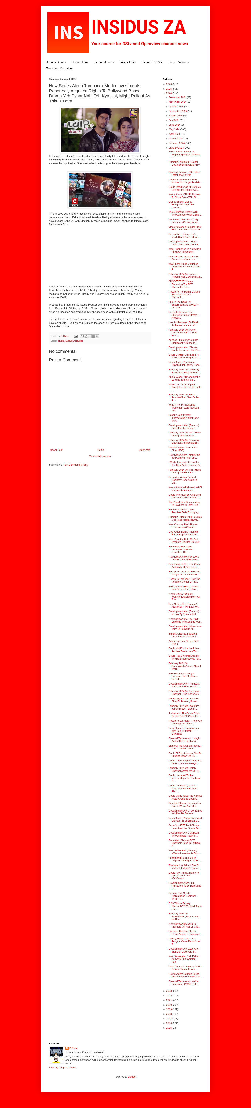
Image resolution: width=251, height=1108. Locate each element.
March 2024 (175, 138)
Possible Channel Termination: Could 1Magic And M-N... (185, 804)
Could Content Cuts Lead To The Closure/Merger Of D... (184, 356)
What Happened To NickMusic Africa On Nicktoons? (185, 250)
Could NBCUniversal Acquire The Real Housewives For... (185, 657)
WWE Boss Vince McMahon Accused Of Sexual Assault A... (184, 267)
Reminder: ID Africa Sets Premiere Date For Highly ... (185, 511)
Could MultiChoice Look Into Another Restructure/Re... (184, 650)
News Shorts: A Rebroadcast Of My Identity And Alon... (185, 488)
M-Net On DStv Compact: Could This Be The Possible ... (185, 387)
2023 (169, 991)
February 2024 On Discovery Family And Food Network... (185, 371)
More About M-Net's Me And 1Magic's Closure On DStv (184, 540)
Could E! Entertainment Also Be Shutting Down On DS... (185, 754)
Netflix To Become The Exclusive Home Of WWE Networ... (183, 315)
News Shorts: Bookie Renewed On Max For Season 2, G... (185, 819)
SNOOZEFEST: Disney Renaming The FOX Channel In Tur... (181, 284)
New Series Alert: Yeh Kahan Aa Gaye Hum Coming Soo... (184, 959)
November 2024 (178, 102)
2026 (169, 84)
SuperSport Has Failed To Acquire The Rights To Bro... (185, 859)
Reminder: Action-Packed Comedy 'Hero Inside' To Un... (183, 480)
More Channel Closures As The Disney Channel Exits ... (185, 968)
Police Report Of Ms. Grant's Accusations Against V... (183, 258)
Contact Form (80, 61)
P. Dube (73, 1048)
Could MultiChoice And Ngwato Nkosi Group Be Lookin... (185, 797)
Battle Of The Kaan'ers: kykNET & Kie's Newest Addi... (185, 747)
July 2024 (174, 120)
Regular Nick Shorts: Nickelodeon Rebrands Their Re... (182, 896)
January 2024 (176, 147)
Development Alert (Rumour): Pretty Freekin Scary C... (184, 427)
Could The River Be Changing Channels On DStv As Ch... (185, 496)
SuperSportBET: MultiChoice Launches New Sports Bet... (185, 827)
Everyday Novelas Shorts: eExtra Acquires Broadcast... (185, 932)
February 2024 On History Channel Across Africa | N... (184, 769)
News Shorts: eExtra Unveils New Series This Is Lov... (184, 588)
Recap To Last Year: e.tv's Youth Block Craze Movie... (184, 235)
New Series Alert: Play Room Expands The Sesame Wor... (185, 620)
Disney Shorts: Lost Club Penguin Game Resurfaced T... (185, 941)
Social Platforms (179, 61)
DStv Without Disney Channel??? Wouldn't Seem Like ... (185, 906)
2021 (169, 1000)
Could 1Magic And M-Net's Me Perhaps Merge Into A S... (185, 188)
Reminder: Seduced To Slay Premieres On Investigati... (184, 221)
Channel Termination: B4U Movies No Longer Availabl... (185, 181)
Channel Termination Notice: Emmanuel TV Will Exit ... (184, 983)
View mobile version (100, 456)
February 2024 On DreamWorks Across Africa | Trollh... (185, 666)
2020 (169, 1005)
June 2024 (175, 124)
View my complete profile (62, 1067)
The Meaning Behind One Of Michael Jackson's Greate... (185, 867)
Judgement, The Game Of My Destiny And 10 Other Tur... (184, 714)
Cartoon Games (56, 61)
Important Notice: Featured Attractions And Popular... (183, 635)
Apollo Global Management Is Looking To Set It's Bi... (184, 378)
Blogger (132, 1076)
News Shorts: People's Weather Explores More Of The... (184, 596)
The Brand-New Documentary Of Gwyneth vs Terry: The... (184, 503)
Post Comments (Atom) (76, 464)
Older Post (144, 450)
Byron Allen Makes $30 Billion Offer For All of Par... (184, 173)
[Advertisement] (100, 257)
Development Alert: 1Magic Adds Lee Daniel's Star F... (184, 243)
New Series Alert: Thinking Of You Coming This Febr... (184, 456)
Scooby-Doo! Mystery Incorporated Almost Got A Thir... (184, 418)
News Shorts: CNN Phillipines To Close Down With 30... (184, 196)
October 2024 (176, 106)
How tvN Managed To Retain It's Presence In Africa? (184, 323)
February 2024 (177, 143)
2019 (169, 1009)
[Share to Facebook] (93, 336)
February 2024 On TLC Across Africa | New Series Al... (185, 434)
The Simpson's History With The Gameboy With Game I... (185, 213)
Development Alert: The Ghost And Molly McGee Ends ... (184, 565)
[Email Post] (75, 336)
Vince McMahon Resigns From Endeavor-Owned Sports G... (185, 228)
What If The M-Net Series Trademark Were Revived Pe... (184, 407)
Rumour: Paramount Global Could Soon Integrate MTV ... (184, 165)
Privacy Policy (127, 61)
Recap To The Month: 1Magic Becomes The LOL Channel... (184, 294)
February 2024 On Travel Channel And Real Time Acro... (183, 332)
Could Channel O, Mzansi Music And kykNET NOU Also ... (183, 788)
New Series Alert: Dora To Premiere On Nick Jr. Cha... (184, 925)
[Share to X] (90, 336)
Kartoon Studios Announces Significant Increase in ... (183, 341)
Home (100, 450)
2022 (169, 995)
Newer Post (56, 450)
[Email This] (82, 336)
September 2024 (178, 111)
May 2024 (174, 129)
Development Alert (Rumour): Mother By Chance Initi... (184, 613)
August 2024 (176, 115)
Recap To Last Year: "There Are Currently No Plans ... (185, 722)
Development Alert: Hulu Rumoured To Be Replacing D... (185, 886)
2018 (169, 1014)
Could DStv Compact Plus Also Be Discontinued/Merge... (185, 762)
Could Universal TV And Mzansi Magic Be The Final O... (184, 778)
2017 (169, 1018)
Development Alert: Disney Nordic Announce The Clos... (185, 349)
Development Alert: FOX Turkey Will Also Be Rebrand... (185, 812)
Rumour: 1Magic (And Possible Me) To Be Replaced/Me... (185, 518)
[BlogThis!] (86, 336)
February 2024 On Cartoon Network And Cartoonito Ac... (185, 275)
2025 (169, 88)
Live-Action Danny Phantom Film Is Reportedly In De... (184, 533)
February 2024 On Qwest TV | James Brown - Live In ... (184, 707)
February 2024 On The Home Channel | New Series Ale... (185, 692)
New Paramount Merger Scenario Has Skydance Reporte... (183, 676)
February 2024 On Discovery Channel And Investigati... (184, 441)
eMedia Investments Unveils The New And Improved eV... (185, 463)
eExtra (61, 341)
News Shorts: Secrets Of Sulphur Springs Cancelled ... (184, 154)
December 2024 (178, 97)
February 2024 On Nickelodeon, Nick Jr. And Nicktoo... (184, 916)
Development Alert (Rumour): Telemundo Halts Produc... (184, 685)
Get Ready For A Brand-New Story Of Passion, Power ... (184, 700)
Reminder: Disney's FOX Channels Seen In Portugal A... (184, 843)
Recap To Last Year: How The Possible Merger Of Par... (184, 580)
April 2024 (175, 134)
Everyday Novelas (74, 341)
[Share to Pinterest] (97, 336)
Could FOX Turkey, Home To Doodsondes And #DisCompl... (184, 875)
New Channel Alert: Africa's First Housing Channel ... (183, 526)
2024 (169, 93)
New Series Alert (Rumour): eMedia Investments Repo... (185, 852)
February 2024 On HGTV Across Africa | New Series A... (184, 397)
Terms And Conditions (59, 68)
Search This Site (152, 61)
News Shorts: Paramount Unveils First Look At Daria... (185, 363)
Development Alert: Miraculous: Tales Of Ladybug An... (185, 627)
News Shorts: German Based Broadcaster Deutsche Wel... (185, 975)
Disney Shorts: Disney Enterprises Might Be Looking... (181, 204)
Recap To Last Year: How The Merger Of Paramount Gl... (184, 573)
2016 (169, 1023)
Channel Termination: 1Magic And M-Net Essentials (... (184, 740)
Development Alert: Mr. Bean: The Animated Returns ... (184, 834)
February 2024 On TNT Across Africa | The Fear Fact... (185, 471)
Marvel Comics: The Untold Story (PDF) (183, 449)
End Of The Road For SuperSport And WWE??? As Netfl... (184, 305)
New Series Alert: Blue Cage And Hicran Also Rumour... (184, 558)
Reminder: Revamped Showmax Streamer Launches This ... (181, 549)
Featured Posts (104, 61)
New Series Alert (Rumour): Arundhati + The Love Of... (184, 605)
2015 (169, 1027)
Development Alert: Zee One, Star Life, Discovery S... (184, 950)
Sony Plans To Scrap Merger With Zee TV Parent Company (184, 731)
